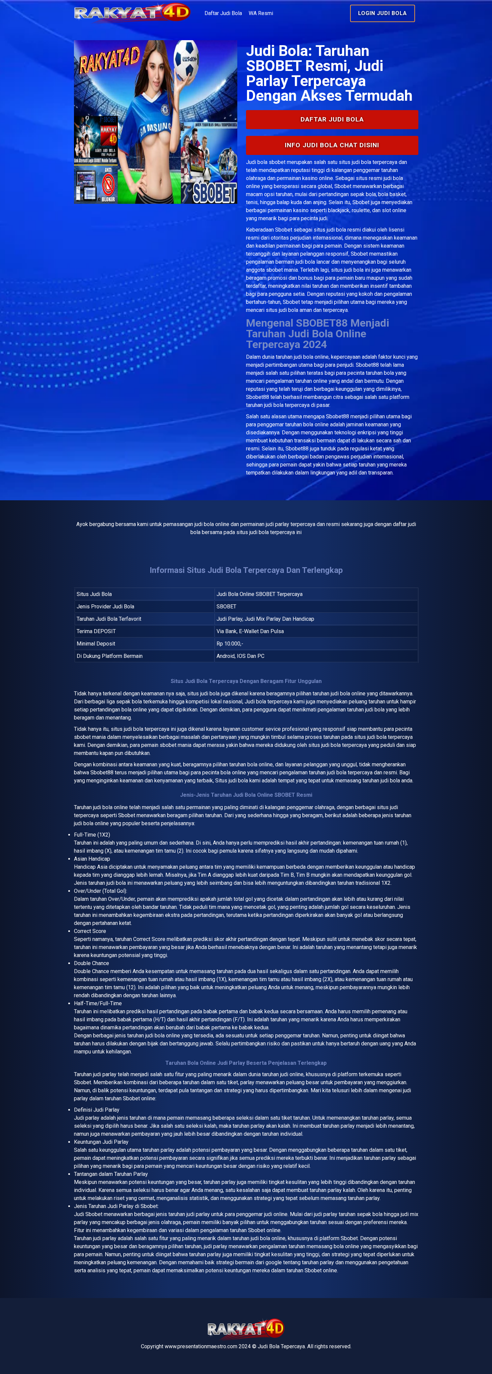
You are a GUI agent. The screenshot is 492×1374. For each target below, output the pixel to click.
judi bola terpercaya (146, 729)
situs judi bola (330, 230)
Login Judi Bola (382, 13)
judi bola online (311, 357)
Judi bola (256, 162)
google (273, 1262)
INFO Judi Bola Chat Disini (332, 145)
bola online (115, 807)
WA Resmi (261, 13)
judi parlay (104, 1074)
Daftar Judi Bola (223, 13)
